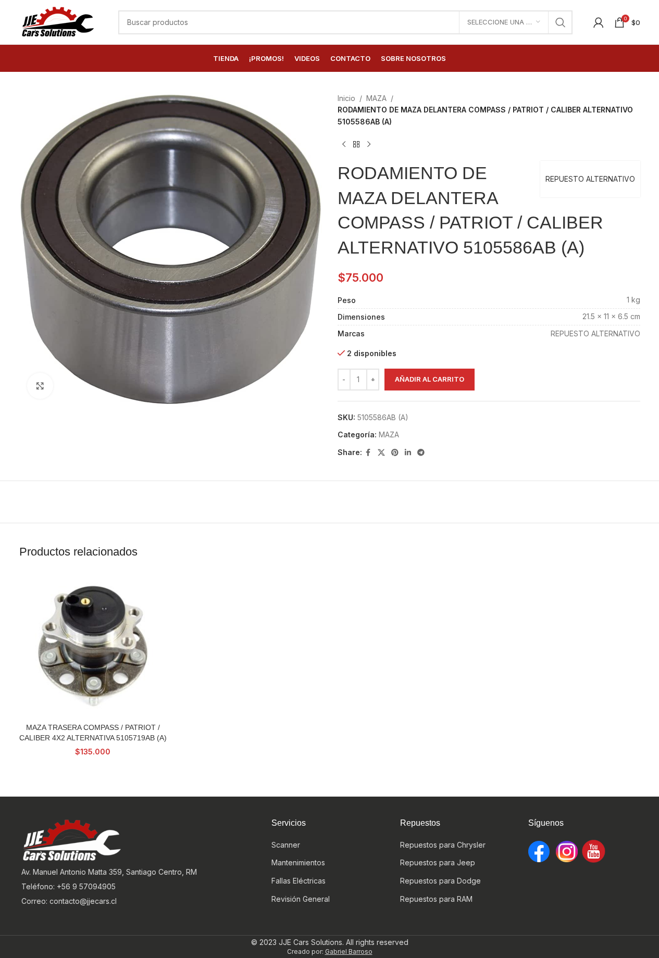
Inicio (346, 98)
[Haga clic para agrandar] (40, 386)
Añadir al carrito (429, 379)
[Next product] (369, 144)
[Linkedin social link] (408, 453)
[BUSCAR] (561, 22)
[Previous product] (344, 144)
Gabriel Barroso (348, 951)
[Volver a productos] (356, 144)
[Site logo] (58, 21)
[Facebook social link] (368, 453)
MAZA (376, 98)
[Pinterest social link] (395, 453)
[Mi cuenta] (598, 22)
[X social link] (381, 453)
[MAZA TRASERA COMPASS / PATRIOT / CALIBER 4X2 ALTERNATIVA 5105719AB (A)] (93, 644)
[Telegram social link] (421, 453)
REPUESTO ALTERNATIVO (590, 178)
